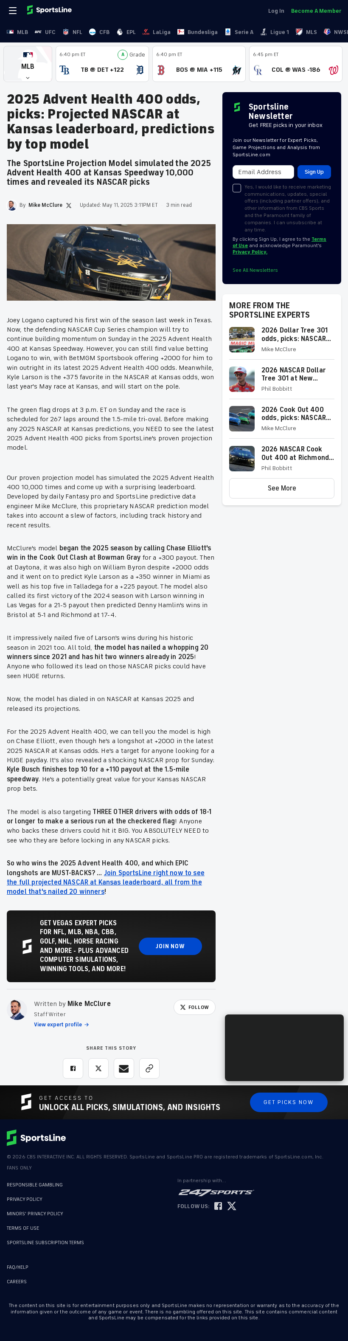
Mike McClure (89, 1004)
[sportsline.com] (50, 11)
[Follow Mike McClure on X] (69, 205)
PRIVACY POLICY (24, 1199)
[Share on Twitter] (98, 1068)
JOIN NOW (170, 946)
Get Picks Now (289, 1102)
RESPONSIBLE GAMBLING (35, 1185)
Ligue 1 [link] (279, 32)
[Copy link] (149, 1068)
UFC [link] (50, 32)
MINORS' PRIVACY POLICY (35, 1214)
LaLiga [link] (162, 32)
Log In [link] (276, 10)
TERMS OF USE (23, 1228)
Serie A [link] (244, 32)
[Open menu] (13, 10)
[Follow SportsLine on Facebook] (218, 1206)
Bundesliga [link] (203, 32)
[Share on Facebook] (73, 1068)
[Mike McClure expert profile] (17, 1010)
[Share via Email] (124, 1068)
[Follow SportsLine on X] (232, 1206)
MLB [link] (22, 32)
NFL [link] (77, 32)
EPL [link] (131, 32)
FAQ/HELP (17, 1267)
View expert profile (58, 1024)
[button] (27, 64)
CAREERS (17, 1282)
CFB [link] (104, 32)
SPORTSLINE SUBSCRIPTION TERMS (45, 1243)
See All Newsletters (255, 270)
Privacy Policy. (250, 252)
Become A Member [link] (316, 10)
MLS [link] (311, 32)
